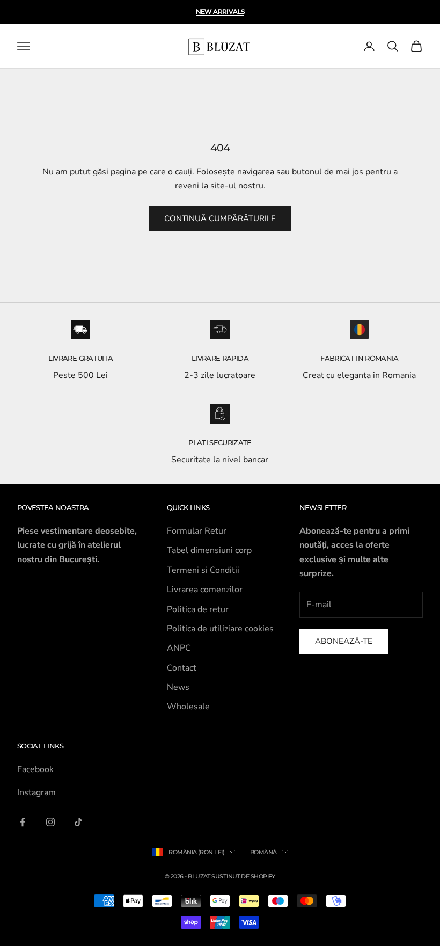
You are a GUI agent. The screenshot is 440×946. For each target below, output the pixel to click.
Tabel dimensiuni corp (209, 550)
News (178, 687)
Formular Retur (196, 531)
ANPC (179, 648)
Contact (181, 668)
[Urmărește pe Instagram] (50, 822)
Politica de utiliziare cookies (220, 629)
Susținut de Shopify (243, 876)
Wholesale (188, 706)
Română (263, 852)
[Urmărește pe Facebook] (22, 822)
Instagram (36, 792)
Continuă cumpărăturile (220, 218)
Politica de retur (198, 609)
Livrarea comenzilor (205, 589)
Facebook (35, 769)
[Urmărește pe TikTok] (78, 822)
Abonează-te (343, 641)
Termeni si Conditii (203, 570)
